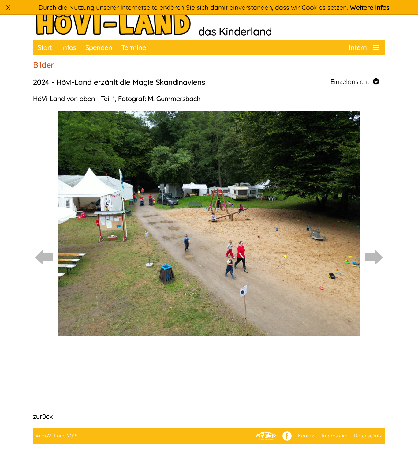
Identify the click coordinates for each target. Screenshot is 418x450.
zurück (43, 416)
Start (45, 47)
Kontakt (307, 436)
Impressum (335, 436)
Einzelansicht (351, 81)
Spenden (98, 47)
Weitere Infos (370, 7)
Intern (358, 47)
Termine (133, 47)
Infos (68, 47)
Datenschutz (368, 436)
